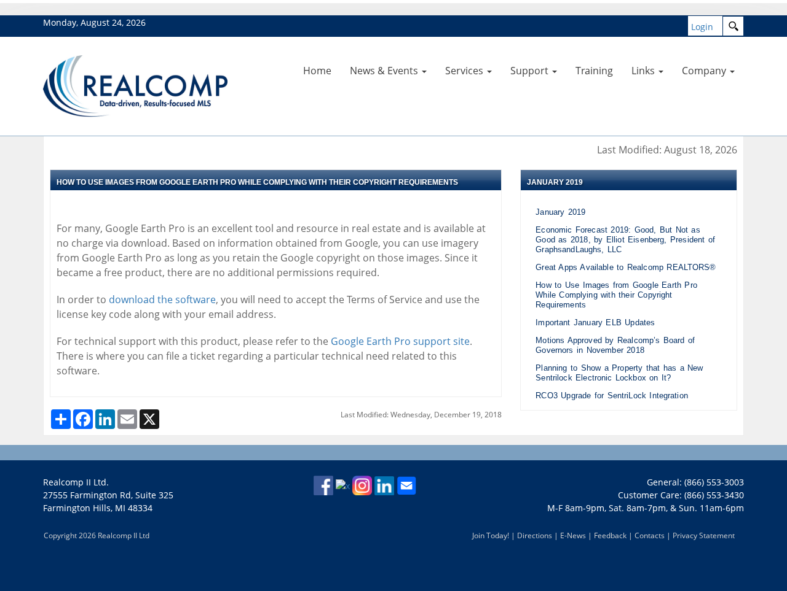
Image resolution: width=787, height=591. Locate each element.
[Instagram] (362, 484)
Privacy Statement (704, 535)
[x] (343, 484)
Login (702, 27)
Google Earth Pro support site (399, 341)
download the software (162, 299)
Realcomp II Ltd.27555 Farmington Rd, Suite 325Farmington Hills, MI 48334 (108, 495)
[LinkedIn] (384, 484)
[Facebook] (323, 484)
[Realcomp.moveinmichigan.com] (135, 85)
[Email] (406, 484)
